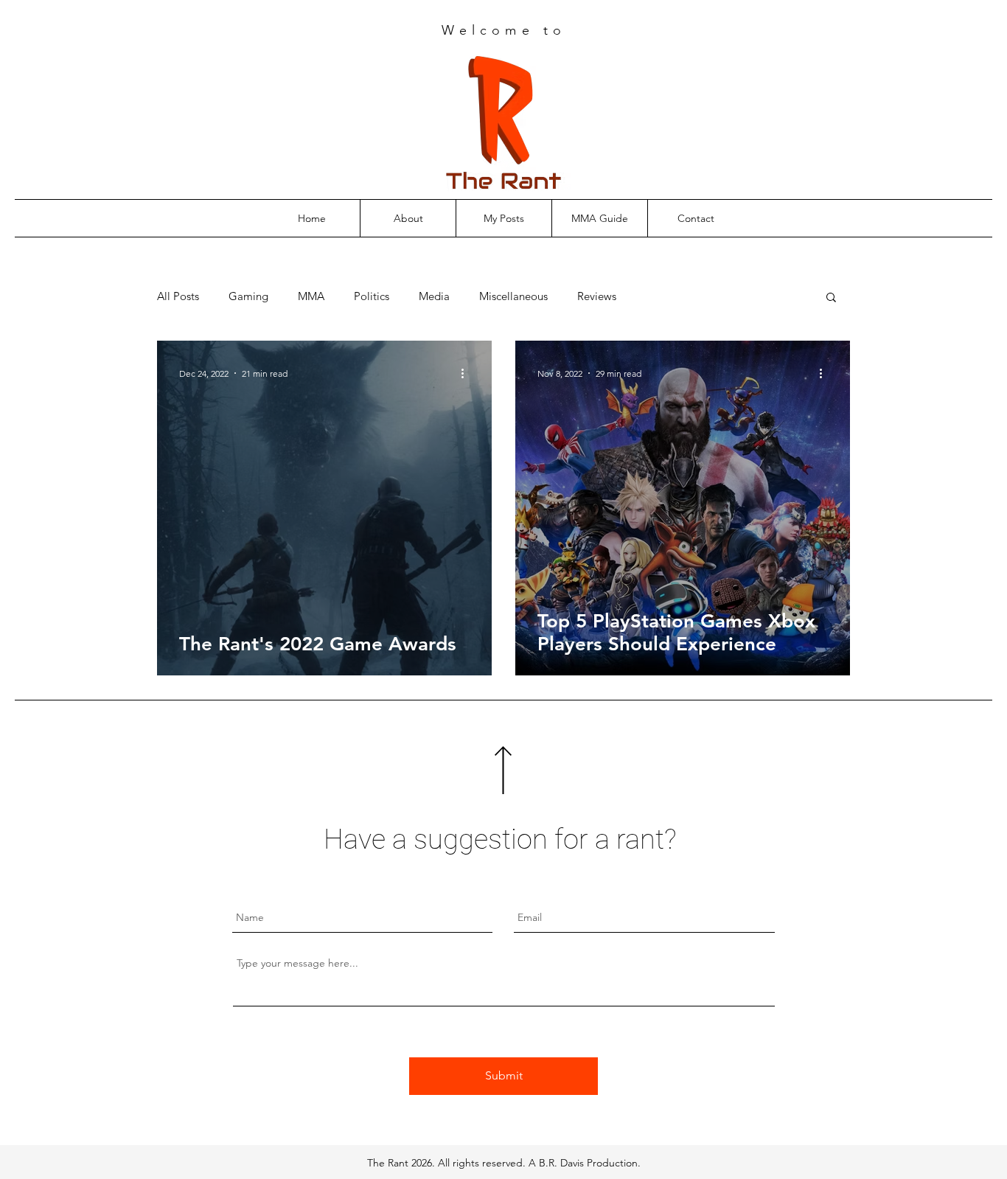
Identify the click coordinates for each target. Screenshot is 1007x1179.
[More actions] (467, 373)
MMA (311, 296)
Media (434, 296)
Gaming (248, 296)
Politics (371, 296)
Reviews (596, 296)
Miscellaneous (513, 296)
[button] (831, 298)
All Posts (178, 296)
